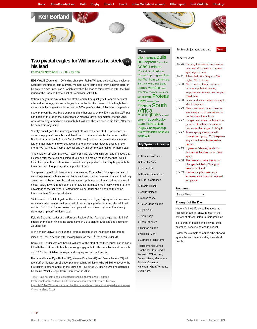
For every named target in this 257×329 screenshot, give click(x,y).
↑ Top (34, 312)
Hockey (219, 4)
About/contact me (63, 4)
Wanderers (151, 132)
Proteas (160, 96)
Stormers (142, 120)
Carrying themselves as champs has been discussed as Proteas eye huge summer (204, 68)
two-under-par (122, 285)
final (166, 75)
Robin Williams (49, 285)
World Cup (144, 135)
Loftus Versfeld (149, 88)
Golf (83, 4)
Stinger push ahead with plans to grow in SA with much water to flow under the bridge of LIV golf (205, 124)
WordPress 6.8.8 (84, 320)
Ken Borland (53, 16)
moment (89, 281)
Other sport (178, 4)
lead (82, 281)
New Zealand (150, 92)
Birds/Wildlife (200, 4)
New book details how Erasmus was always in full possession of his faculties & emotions (204, 112)
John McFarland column (148, 4)
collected (66, 276)
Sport (52, 289)
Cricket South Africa (151, 71)
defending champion (83, 276)
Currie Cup (145, 75)
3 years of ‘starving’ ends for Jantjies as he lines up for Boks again (204, 152)
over (165, 92)
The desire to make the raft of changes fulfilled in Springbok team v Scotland (203, 164)
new (140, 92)
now (160, 92)
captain (150, 62)
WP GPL (219, 320)
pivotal (37, 285)
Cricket (109, 4)
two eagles (108, 285)
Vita (190, 320)
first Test (143, 79)
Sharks (144, 106)
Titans (150, 123)
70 (39, 276)
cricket (156, 67)
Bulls (161, 57)
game (159, 79)
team (141, 124)
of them (98, 281)
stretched (68, 285)
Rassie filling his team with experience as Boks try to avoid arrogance (204, 176)
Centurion (162, 62)
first (97, 276)
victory (141, 132)
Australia (150, 57)
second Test (153, 101)
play (140, 97)
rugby (142, 101)
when (161, 131)
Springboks (149, 114)
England (158, 75)
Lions (163, 83)
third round (80, 285)
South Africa (152, 108)
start (60, 285)
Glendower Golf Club (61, 281)
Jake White (148, 83)
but (141, 61)
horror (76, 281)
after (141, 57)
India (166, 79)
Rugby (95, 4)
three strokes (94, 285)
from (46, 281)
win (167, 132)
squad (165, 115)
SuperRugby (156, 119)
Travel (123, 4)
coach (144, 66)
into (140, 83)
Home (42, 4)
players (147, 96)
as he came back (51, 276)
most (163, 88)
